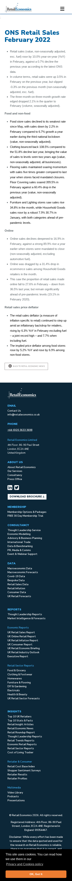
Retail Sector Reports (20, 748)
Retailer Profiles (17, 778)
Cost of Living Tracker (20, 752)
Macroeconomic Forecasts (22, 572)
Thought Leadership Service (24, 530)
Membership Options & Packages (26, 512)
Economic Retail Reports (22, 744)
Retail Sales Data (17, 584)
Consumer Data (16, 592)
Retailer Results (17, 774)
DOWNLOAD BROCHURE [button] (26, 496)
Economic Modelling (19, 534)
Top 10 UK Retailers (19, 716)
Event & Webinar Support (22, 554)
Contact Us (14, 411)
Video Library (15, 792)
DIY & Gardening (16, 686)
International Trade (19, 542)
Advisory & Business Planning (24, 538)
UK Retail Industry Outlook (23, 652)
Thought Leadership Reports (24, 614)
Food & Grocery (16, 670)
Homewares (14, 678)
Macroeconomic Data (19, 568)
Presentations (16, 800)
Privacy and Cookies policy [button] (24, 864)
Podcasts (13, 796)
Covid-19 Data (16, 576)
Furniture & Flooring (19, 682)
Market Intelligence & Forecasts (26, 618)
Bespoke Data (16, 580)
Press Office (14, 479)
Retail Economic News (20, 728)
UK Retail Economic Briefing (23, 648)
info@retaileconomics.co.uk (23, 414)
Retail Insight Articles (20, 724)
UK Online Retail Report (21, 636)
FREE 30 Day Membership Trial (25, 516)
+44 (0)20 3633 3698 (19, 430)
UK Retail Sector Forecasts (23, 698)
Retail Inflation (16, 588)
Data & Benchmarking (20, 546)
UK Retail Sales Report (21, 632)
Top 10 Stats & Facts (20, 720)
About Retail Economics (21, 467)
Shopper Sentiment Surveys (24, 770)
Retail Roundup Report (21, 732)
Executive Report (17, 656)
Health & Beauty (17, 694)
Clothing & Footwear (19, 674)
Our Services (14, 471)
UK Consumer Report (19, 644)
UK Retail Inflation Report (22, 640)
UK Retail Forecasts (19, 596)
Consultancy (14, 475)
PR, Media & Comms (19, 550)
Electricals (13, 690)
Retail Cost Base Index (21, 766)
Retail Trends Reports (20, 740)
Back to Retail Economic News (28, 366)
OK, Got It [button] (36, 874)
